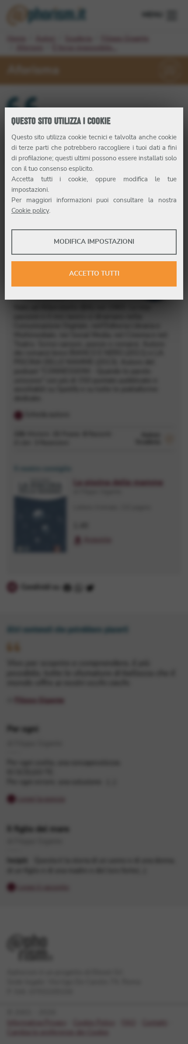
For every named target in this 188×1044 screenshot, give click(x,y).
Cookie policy (30, 210)
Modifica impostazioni (94, 242)
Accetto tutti (94, 273)
